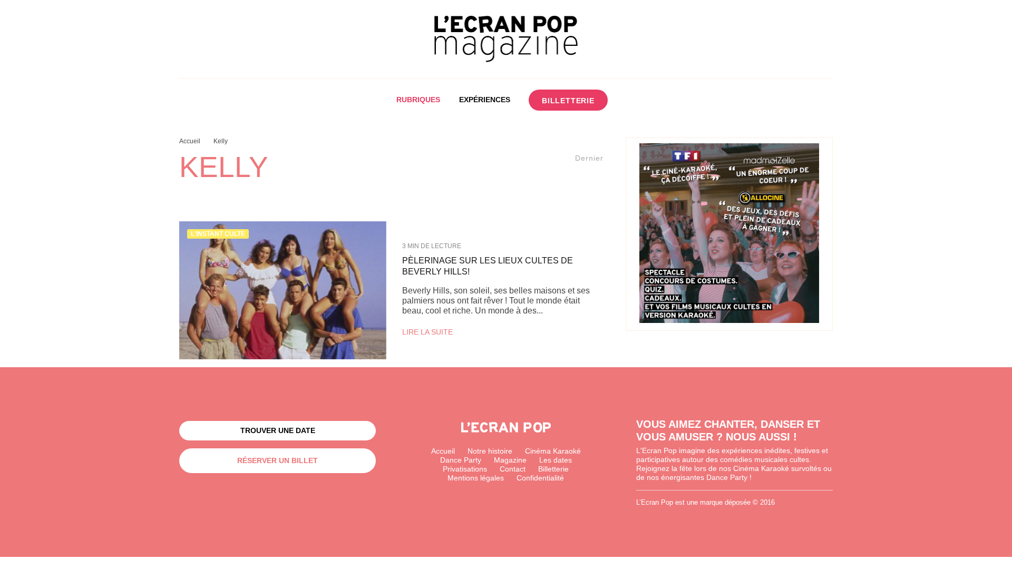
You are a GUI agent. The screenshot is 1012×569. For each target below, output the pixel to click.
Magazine (510, 460)
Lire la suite (427, 332)
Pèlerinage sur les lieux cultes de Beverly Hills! (487, 266)
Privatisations (465, 469)
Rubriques (418, 99)
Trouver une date (277, 430)
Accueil (443, 451)
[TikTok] (669, 100)
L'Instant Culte (218, 234)
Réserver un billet (277, 460)
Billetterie (568, 100)
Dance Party (460, 460)
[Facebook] (630, 100)
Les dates (555, 460)
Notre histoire (490, 451)
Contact (513, 469)
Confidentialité (540, 478)
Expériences (484, 99)
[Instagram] (650, 100)
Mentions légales (475, 478)
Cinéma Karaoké (553, 451)
